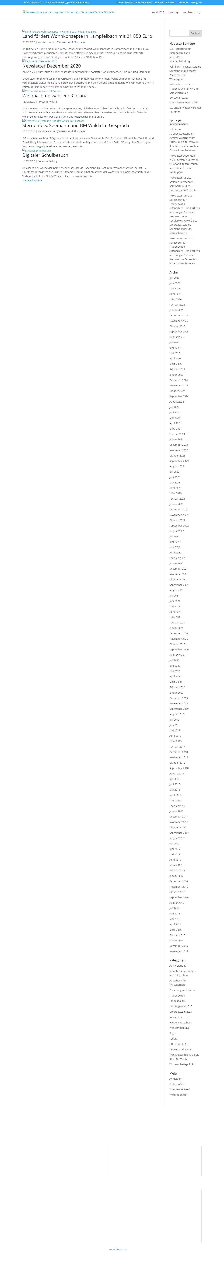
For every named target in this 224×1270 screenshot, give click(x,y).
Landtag (173, 12)
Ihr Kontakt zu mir (33, 1153)
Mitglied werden (32, 1158)
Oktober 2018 (177, 762)
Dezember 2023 (178, 444)
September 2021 (179, 585)
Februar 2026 (177, 304)
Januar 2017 (176, 876)
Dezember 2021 (178, 568)
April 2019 (175, 735)
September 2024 (179, 396)
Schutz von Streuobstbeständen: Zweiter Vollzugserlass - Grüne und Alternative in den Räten (184, 138)
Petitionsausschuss (180, 1022)
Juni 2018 (174, 784)
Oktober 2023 (177, 455)
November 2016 (178, 886)
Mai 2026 (174, 288)
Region (173, 1033)
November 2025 (178, 320)
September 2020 (179, 649)
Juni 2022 (174, 541)
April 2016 (175, 924)
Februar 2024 (177, 434)
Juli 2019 (174, 719)
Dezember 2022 (178, 509)
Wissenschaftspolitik (181, 1064)
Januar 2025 (176, 374)
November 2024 (178, 385)
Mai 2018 (174, 789)
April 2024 (175, 423)
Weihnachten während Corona (54, 95)
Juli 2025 (174, 342)
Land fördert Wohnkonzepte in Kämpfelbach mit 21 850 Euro (87, 36)
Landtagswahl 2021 (180, 1011)
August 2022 (176, 531)
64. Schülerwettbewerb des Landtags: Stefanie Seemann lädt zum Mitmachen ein (183, 225)
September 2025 (179, 331)
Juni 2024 (174, 412)
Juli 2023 (174, 471)
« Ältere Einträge (32, 180)
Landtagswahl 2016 (180, 1006)
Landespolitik (80, 71)
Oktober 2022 (177, 520)
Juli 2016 (174, 908)
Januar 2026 (176, 310)
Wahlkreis (189, 12)
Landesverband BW (33, 1199)
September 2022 (179, 525)
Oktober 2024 (177, 390)
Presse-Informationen (82, 1153)
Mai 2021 (174, 606)
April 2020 (175, 676)
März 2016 (175, 929)
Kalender (170, 3)
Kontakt (159, 3)
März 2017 (175, 865)
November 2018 (178, 757)
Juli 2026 (174, 277)
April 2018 (175, 795)
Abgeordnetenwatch (129, 1164)
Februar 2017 (177, 870)
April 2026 (175, 294)
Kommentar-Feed (179, 1089)
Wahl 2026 (158, 12)
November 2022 (178, 515)
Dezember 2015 (178, 946)
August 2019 (176, 714)
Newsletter (95, 71)
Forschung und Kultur (182, 990)
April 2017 (175, 859)
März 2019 (175, 741)
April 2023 (175, 488)
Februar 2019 (177, 746)
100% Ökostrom (118, 1249)
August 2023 (176, 466)
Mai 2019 (174, 730)
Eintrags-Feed (177, 1084)
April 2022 (175, 552)
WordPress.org (178, 1094)
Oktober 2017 (177, 827)
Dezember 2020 (178, 633)
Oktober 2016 (177, 892)
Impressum (170, 1153)
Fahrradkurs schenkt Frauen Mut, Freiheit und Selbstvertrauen (184, 88)
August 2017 (176, 838)
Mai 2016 (174, 919)
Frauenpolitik (177, 995)
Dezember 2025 (178, 315)
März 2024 (175, 428)
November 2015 (178, 951)
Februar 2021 (177, 622)
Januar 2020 (176, 692)
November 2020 (178, 638)
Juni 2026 (174, 283)
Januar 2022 (176, 563)
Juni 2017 (174, 849)
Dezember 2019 (178, 698)
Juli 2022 (174, 536)
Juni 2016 (174, 913)
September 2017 (179, 832)
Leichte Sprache (125, 3)
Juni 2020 (174, 665)
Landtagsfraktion (32, 1205)
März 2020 (175, 681)
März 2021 (175, 617)
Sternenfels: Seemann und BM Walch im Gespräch (75, 125)
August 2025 (176, 337)
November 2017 (178, 822)
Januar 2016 (176, 940)
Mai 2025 (174, 353)
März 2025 (175, 364)
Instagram (196, 3)
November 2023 (178, 450)
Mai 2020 (174, 671)
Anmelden (175, 1078)
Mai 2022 (174, 547)
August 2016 (176, 902)
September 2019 (179, 708)
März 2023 (175, 493)
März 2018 (175, 800)
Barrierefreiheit (144, 3)
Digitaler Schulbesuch (45, 155)
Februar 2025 (177, 369)
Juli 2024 (174, 407)
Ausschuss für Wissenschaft (54, 71)
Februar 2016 (177, 935)
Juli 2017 (174, 843)
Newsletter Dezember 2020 (51, 66)
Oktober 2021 (177, 579)
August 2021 (176, 590)
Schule (173, 1038)
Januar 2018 (176, 811)
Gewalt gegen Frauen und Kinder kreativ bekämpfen (183, 168)
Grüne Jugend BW (32, 1220)
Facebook (183, 3)
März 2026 (175, 299)
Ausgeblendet (177, 965)
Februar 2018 (177, 806)
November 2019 (178, 703)
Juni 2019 (174, 725)
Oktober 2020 (177, 644)
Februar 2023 (177, 498)
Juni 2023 (174, 477)
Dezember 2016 (178, 881)
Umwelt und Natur (180, 1049)
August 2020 (176, 655)
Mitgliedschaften (127, 1158)
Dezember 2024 (178, 380)
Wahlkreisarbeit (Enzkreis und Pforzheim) (62, 42)
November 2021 (178, 574)
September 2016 (179, 897)
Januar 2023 (176, 504)
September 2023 (179, 461)
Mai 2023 (174, 482)
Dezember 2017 (178, 816)
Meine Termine (79, 1158)
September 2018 (179, 768)
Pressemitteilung (48, 101)
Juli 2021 (174, 595)
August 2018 (176, 773)
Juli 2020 (174, 660)
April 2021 (175, 611)
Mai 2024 (174, 417)
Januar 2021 (176, 628)
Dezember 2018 (178, 752)
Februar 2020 (177, 687)
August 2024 (176, 401)
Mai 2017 (174, 854)
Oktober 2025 (177, 326)
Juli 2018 (174, 779)
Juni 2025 (174, 347)
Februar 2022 (177, 558)
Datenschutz (171, 1158)
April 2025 (175, 358)
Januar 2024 (176, 439)
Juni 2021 (174, 601)
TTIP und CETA (177, 1044)
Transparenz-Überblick (130, 1153)
